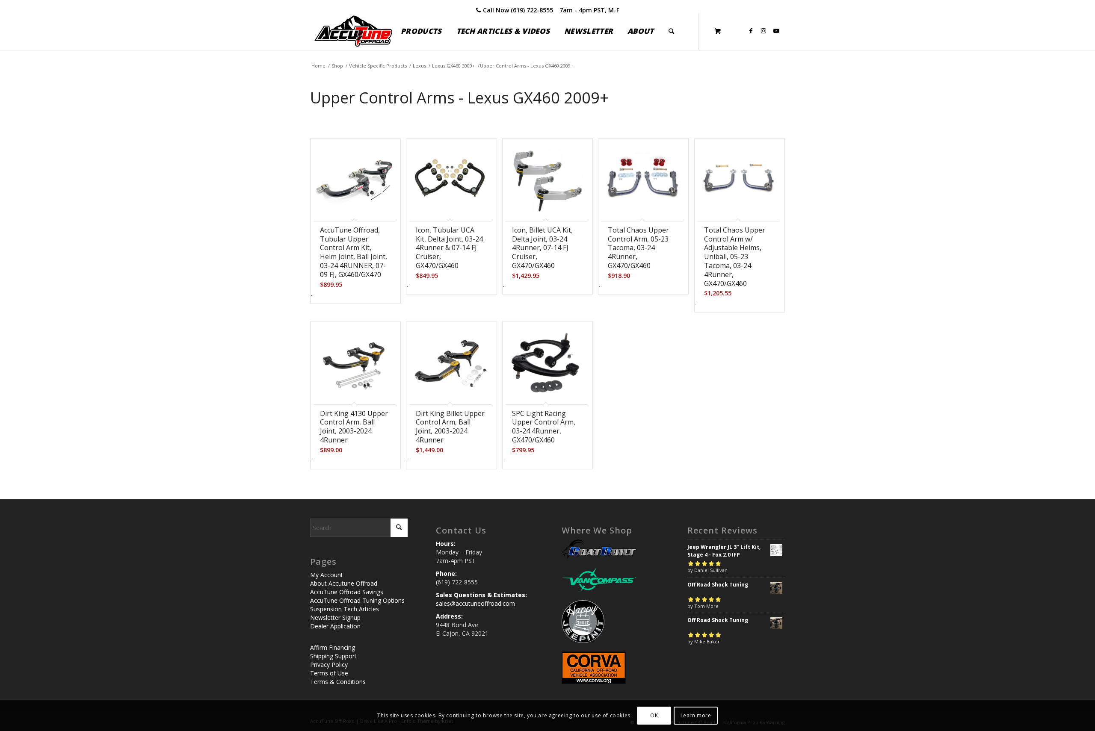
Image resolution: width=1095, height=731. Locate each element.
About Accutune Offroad (343, 583)
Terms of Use (329, 673)
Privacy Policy (329, 664)
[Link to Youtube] (776, 30)
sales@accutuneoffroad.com (475, 603)
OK (654, 715)
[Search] (671, 31)
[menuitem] (421, 31)
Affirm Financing (332, 647)
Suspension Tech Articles (344, 609)
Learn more (696, 715)
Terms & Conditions (338, 682)
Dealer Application (335, 626)
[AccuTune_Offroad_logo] (353, 31)
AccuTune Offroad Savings (346, 592)
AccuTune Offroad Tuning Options (357, 600)
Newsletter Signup (335, 617)
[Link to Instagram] (763, 30)
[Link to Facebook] (750, 30)
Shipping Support (333, 656)
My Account (326, 575)
